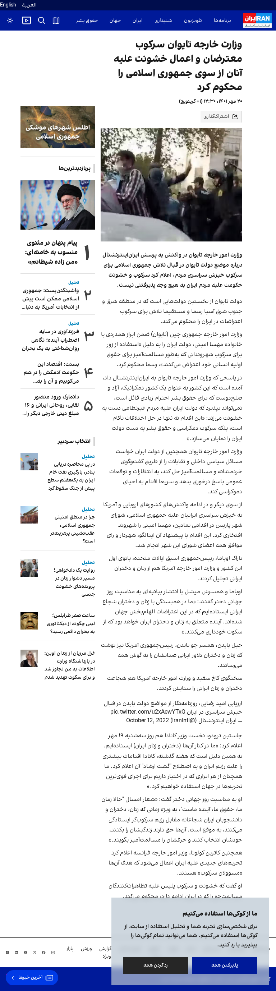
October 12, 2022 (147, 720)
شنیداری (163, 20)
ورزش (86, 949)
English (8, 5)
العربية (29, 5)
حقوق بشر (87, 20)
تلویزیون (193, 20)
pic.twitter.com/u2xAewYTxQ (147, 712)
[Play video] (26, 20)
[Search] (41, 20)
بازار (70, 949)
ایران (138, 20)
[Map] (56, 20)
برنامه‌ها (222, 20)
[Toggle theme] (10, 20)
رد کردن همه (155, 965)
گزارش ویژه (105, 952)
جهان (115, 20)
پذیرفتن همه (224, 965)
